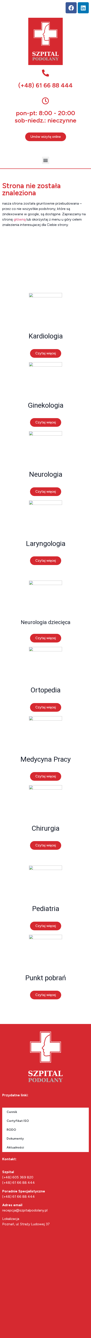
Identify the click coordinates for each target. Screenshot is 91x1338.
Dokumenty (15, 1138)
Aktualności (15, 1147)
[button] (45, 160)
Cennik (12, 1112)
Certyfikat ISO (18, 1121)
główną (20, 219)
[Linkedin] (83, 7)
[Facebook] (71, 7)
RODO (11, 1130)
